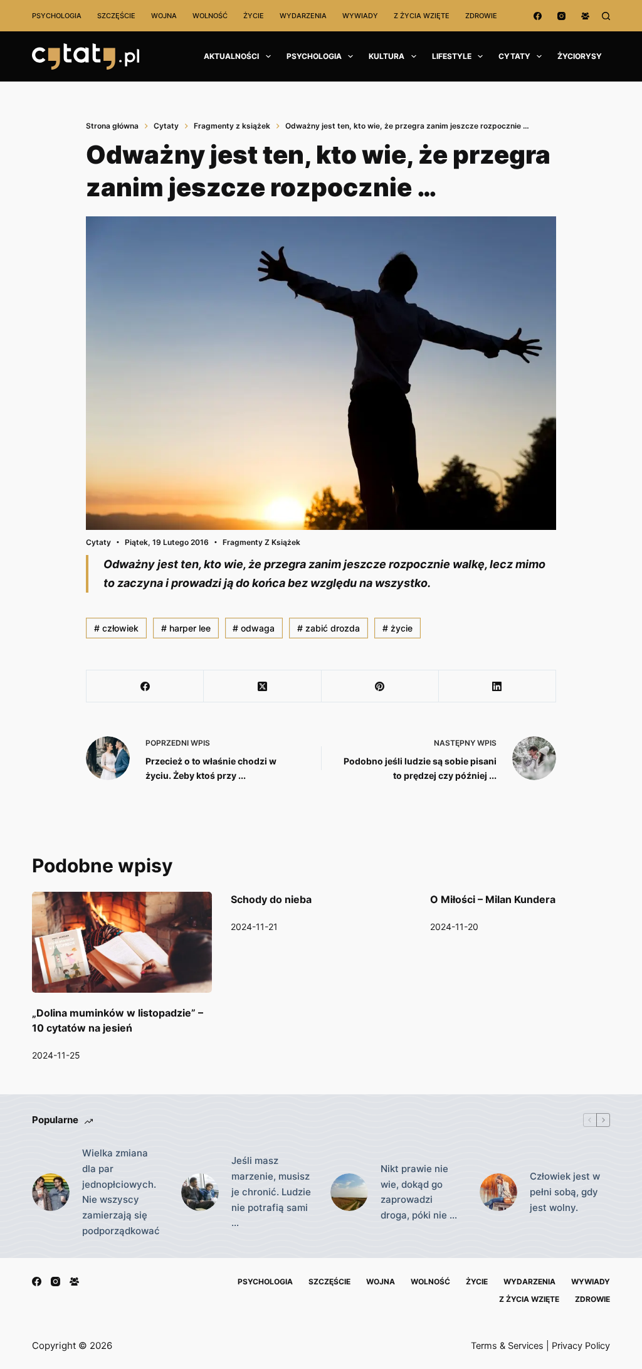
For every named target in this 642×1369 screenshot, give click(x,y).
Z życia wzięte (422, 15)
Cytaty (514, 56)
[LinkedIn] (497, 686)
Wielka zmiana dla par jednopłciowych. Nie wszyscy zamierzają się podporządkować (121, 1192)
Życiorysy (579, 56)
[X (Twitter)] (262, 686)
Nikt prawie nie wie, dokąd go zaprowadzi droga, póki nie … (419, 1192)
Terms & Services (507, 1345)
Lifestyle (451, 56)
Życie (253, 15)
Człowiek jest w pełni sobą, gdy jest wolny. (565, 1191)
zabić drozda (328, 628)
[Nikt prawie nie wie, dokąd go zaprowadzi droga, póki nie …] (349, 1192)
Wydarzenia (303, 15)
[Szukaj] (606, 16)
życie (397, 628)
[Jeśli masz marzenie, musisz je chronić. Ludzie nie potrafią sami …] (200, 1192)
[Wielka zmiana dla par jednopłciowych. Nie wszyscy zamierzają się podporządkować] (51, 1192)
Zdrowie (481, 15)
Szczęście (116, 15)
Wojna (164, 15)
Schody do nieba (271, 899)
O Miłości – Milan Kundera (492, 899)
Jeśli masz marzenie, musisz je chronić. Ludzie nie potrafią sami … (271, 1192)
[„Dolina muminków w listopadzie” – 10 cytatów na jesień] (122, 942)
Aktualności (231, 56)
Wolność (210, 15)
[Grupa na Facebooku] (585, 16)
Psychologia (57, 15)
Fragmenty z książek (261, 542)
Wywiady (360, 15)
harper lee (186, 628)
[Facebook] (538, 16)
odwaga (254, 628)
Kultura (386, 56)
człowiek (116, 628)
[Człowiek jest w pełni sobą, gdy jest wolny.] (498, 1192)
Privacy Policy (581, 1345)
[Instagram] (561, 16)
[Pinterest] (380, 686)
